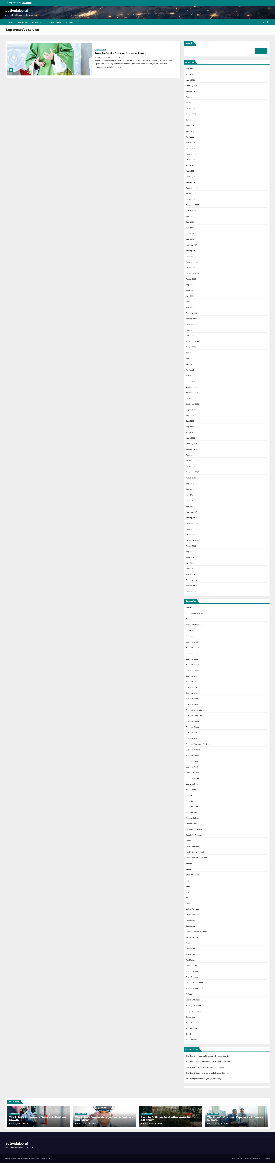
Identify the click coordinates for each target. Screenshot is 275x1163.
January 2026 (191, 91)
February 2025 (191, 148)
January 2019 (191, 518)
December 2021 (192, 324)
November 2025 (192, 103)
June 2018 (190, 557)
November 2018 (192, 529)
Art (187, 619)
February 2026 (191, 86)
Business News (192, 699)
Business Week (192, 761)
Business (189, 636)
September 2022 (192, 273)
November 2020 (192, 393)
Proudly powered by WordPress (15, 1158)
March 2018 (190, 574)
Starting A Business (193, 1005)
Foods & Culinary (193, 818)
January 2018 (191, 586)
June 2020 (190, 421)
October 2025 (191, 108)
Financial (189, 801)
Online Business (192, 909)
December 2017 (192, 591)
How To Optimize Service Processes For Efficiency (206, 1067)
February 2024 (191, 177)
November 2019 (192, 461)
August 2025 (191, 114)
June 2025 (190, 126)
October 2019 (191, 466)
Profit (188, 943)
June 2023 (190, 222)
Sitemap (70, 22)
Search (188, 43)
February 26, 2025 (104, 57)
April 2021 (190, 370)
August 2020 (191, 410)
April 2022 (190, 302)
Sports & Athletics (193, 1000)
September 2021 (192, 341)
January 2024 (191, 182)
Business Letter (192, 676)
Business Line (191, 687)
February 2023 (191, 245)
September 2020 (192, 404)
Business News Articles (195, 710)
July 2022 (190, 285)
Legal (188, 880)
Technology (190, 1017)
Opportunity (190, 920)
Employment (191, 790)
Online (188, 903)
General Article (192, 824)
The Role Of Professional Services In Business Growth (207, 1056)
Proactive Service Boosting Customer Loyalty (121, 53)
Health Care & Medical (195, 852)
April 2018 (190, 569)
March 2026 (190, 80)
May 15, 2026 (214, 1124)
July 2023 (190, 216)
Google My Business (194, 829)
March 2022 (190, 307)
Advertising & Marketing (195, 613)
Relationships (191, 966)
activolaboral (16, 10)
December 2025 (192, 97)
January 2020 (191, 449)
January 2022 (191, 319)
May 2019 (190, 495)
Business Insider (100, 49)
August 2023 (191, 211)
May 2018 (190, 563)
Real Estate (190, 960)
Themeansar (46, 1158)
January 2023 (191, 251)
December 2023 (192, 188)
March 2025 (190, 143)
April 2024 (190, 165)
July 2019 (190, 483)
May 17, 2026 (148, 1124)
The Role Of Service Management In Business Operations (208, 1062)
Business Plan (191, 733)
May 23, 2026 (16, 1124)
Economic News (192, 778)
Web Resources (192, 1040)
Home (10, 22)
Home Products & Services (196, 858)
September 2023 (192, 205)
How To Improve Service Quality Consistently (203, 1079)
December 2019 (192, 455)
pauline (118, 57)
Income (189, 863)
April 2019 (190, 501)
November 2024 (192, 154)
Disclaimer (37, 22)
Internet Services (192, 875)
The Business (191, 1023)
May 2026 (190, 69)
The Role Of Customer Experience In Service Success (207, 1073)
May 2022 (190, 296)
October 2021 (191, 336)
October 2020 (191, 398)
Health (188, 841)
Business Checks (193, 642)
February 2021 (191, 381)
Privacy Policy (54, 22)
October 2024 (191, 160)
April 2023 (190, 233)
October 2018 (191, 535)
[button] (263, 22)
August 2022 (191, 279)
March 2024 (190, 171)
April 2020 (190, 432)
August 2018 (191, 546)
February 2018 (191, 580)
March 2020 (190, 438)
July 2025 (190, 120)
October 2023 (191, 199)
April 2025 (190, 137)
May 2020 (190, 427)
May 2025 (190, 131)
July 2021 (190, 353)
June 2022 (190, 290)
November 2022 (192, 262)
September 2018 (192, 540)
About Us (22, 22)
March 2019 (190, 506)
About (188, 608)
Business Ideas (192, 653)
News (188, 898)
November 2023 (192, 194)
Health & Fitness (192, 846)
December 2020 (192, 387)
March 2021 (190, 376)
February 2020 (191, 444)
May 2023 (190, 228)
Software (189, 994)
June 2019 (190, 489)
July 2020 (190, 415)
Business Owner (192, 721)
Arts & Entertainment (194, 625)
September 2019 (192, 472)
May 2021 (190, 364)
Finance (189, 795)
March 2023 (190, 239)
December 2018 (192, 523)
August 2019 (191, 478)
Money (188, 886)
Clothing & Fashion (193, 773)
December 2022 (192, 256)
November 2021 (192, 330)
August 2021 (191, 347)
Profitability (190, 949)
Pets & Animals (192, 937)
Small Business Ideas (194, 983)
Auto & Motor (191, 630)
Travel (188, 1034)
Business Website (193, 750)
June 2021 (190, 358)
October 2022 (191, 268)
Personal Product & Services (197, 932)
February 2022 (191, 313)
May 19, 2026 (82, 1124)
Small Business (192, 971)
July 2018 (190, 552)
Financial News (192, 807)
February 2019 (191, 512)
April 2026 (190, 74)
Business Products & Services (198, 744)
